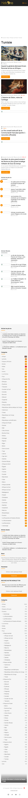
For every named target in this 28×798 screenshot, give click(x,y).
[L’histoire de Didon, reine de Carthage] (14, 86)
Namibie (4, 505)
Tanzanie (4, 386)
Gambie (4, 459)
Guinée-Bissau (6, 461)
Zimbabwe (5, 497)
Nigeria (4, 441)
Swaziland (5, 507)
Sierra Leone (5, 448)
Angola (4, 495)
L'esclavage (5, 525)
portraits (4, 359)
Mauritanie (5, 477)
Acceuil (4, 37)
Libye (3, 479)
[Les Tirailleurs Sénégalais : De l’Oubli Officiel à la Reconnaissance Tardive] (5, 281)
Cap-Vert (4, 456)
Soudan (4, 474)
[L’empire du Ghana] (5, 207)
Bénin (3, 446)
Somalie (4, 392)
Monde (4, 364)
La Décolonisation (6, 520)
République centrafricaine (9, 420)
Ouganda (4, 399)
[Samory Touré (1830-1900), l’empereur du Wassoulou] (5, 191)
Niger (3, 443)
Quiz (3, 369)
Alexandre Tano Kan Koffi (7, 62)
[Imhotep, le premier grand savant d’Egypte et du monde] (5, 214)
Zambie (4, 500)
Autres (3, 371)
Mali (3, 428)
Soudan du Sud (6, 389)
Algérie (4, 469)
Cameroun (5, 410)
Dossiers (4, 515)
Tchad (3, 412)
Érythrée (4, 384)
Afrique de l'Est (6, 379)
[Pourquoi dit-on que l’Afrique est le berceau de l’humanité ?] (5, 266)
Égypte (4, 466)
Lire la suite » (5, 76)
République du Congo (8, 415)
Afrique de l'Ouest (6, 422)
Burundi (4, 394)
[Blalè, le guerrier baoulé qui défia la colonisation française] (5, 288)
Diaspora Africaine (6, 361)
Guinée (4, 425)
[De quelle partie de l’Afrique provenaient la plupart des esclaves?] (5, 184)
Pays (8, 37)
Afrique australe (6, 484)
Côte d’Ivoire (5, 430)
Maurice (4, 510)
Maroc (4, 482)
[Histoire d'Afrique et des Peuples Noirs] (7, 3)
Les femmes (5, 374)
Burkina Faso (5, 433)
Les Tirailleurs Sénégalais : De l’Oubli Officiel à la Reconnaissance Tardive (18, 280)
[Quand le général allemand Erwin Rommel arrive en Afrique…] (14, 53)
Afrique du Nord (14, 37)
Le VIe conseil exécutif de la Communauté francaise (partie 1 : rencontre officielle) (13, 133)
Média (3, 366)
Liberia (4, 453)
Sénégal (4, 438)
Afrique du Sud (6, 487)
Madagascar (5, 492)
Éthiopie (4, 381)
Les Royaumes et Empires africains (11, 518)
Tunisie (4, 471)
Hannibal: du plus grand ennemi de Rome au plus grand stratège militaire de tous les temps (13, 161)
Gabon (4, 417)
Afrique (4, 356)
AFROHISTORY (14, 790)
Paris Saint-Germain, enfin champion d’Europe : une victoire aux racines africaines (18, 273)
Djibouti (4, 397)
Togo (3, 451)
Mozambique (5, 513)
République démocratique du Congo (12, 407)
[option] (14, 776)
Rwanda (4, 402)
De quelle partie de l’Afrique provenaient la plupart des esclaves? (18, 183)
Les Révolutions (6, 523)
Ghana (4, 435)
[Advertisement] (14, 21)
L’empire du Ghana (16, 205)
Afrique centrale (6, 404)
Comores (4, 502)
